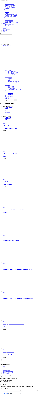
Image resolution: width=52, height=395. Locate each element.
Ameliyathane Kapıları (9, 24)
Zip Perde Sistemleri (10, 352)
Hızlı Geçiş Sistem (6, 29)
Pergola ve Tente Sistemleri (10, 16)
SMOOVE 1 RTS (7, 184)
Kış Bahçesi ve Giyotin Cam (11, 14)
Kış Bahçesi (9, 125)
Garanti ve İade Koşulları (8, 371)
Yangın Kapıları (8, 18)
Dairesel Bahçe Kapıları (10, 7)
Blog (4, 367)
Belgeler (4, 368)
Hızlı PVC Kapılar (9, 20)
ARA (16, 100)
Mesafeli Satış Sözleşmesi (8, 372)
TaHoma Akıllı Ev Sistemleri (11, 15)
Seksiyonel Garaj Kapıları (10, 5)
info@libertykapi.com (7, 45)
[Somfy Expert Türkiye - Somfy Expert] (22, 42)
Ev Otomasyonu (6, 9)
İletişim (4, 366)
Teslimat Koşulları (6, 370)
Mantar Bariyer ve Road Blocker (11, 22)
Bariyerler (7, 8)
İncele (4, 123)
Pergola (5, 156)
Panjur (6, 13)
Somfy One (5, 212)
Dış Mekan (4, 125)
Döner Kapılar (8, 25)
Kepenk (4, 28)
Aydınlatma (7, 10)
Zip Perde (7, 12)
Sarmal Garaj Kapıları (9, 4)
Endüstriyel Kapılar (9, 21)
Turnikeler (5, 30)
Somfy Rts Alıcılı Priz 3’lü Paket (11, 240)
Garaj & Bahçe (6, 2)
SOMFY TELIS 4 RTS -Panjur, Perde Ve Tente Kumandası (18, 298)
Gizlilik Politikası (6, 373)
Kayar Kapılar (8, 26)
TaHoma (5, 326)
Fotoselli (4, 23)
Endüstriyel (5, 17)
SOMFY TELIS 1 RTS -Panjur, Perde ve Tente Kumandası (18, 269)
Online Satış (5, 31)
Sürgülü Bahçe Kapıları (10, 6)
